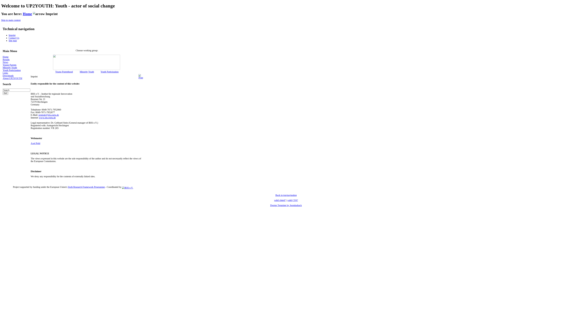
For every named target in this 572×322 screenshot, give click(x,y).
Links (5, 73)
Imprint (12, 35)
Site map (13, 40)
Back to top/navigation (286, 195)
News (5, 62)
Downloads (8, 75)
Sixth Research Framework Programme (86, 187)
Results (6, 59)
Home (27, 14)
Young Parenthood (64, 72)
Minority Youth (10, 67)
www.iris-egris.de (47, 117)
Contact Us (14, 38)
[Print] (141, 76)
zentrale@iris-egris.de (48, 115)
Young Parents (9, 65)
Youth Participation (12, 70)
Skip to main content (11, 20)
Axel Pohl (35, 143)
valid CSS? (292, 200)
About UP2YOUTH (12, 78)
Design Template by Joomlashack (286, 205)
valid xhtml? (280, 200)
